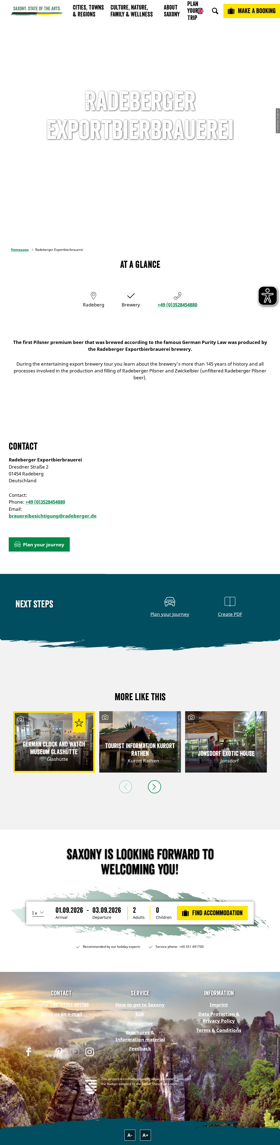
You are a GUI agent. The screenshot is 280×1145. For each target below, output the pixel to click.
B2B (139, 1014)
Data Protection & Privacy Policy (219, 1017)
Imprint (219, 1004)
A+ (145, 1135)
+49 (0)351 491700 (69, 1004)
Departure (101, 917)
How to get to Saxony (140, 1004)
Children (164, 917)
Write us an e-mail (61, 1014)
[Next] (154, 786)
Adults (139, 917)
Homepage (20, 249)
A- (129, 1135)
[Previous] (125, 786)
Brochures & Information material (140, 1035)
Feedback (140, 1048)
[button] (39, 544)
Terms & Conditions (218, 1030)
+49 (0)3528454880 (177, 305)
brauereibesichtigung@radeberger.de (53, 516)
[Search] (215, 11)
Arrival (62, 917)
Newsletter (140, 1023)
